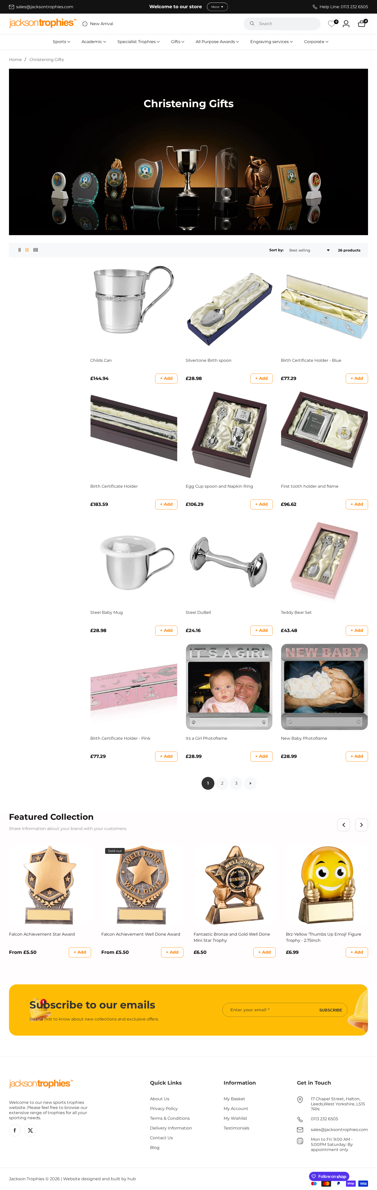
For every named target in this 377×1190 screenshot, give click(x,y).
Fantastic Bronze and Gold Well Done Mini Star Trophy (232, 937)
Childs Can (101, 360)
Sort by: (276, 250)
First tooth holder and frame (310, 486)
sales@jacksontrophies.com (339, 1129)
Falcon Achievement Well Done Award (140, 934)
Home (15, 59)
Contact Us (161, 1137)
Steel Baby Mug (106, 612)
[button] (59, 41)
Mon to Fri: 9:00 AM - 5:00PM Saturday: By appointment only (332, 1144)
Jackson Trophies (26, 1179)
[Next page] (250, 783)
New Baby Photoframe (304, 738)
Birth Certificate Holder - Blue (311, 360)
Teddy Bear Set (296, 612)
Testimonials (236, 1128)
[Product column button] (20, 250)
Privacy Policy (164, 1108)
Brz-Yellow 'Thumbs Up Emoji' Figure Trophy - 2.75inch (323, 937)
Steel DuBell (198, 612)
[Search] (252, 24)
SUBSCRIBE (330, 1010)
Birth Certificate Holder (114, 486)
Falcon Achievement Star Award (42, 934)
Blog (155, 1147)
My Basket (234, 1098)
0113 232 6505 (324, 1118)
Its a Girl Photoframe (206, 738)
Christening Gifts (46, 59)
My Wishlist (235, 1118)
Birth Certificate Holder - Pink (120, 738)
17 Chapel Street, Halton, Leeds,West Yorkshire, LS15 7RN (338, 1104)
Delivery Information (171, 1128)
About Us (159, 1098)
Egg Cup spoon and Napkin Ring (219, 486)
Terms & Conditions (170, 1118)
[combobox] (282, 23)
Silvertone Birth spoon (209, 360)
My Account (236, 1108)
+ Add (166, 378)
